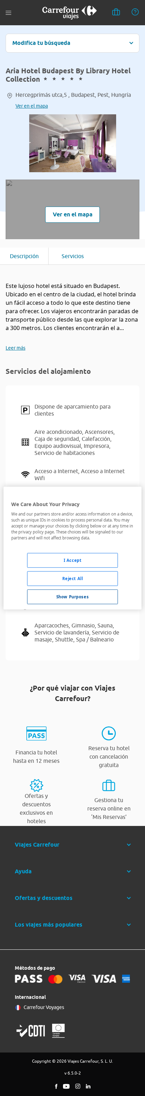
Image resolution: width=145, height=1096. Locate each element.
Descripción (24, 256)
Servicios (73, 256)
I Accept (73, 560)
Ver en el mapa (31, 106)
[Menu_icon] (8, 13)
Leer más (15, 348)
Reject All (72, 578)
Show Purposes (72, 596)
